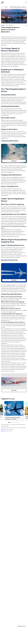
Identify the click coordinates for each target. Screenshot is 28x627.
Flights (6, 7)
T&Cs (2, 430)
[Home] (1, 7)
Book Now (14, 161)
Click (21, 424)
